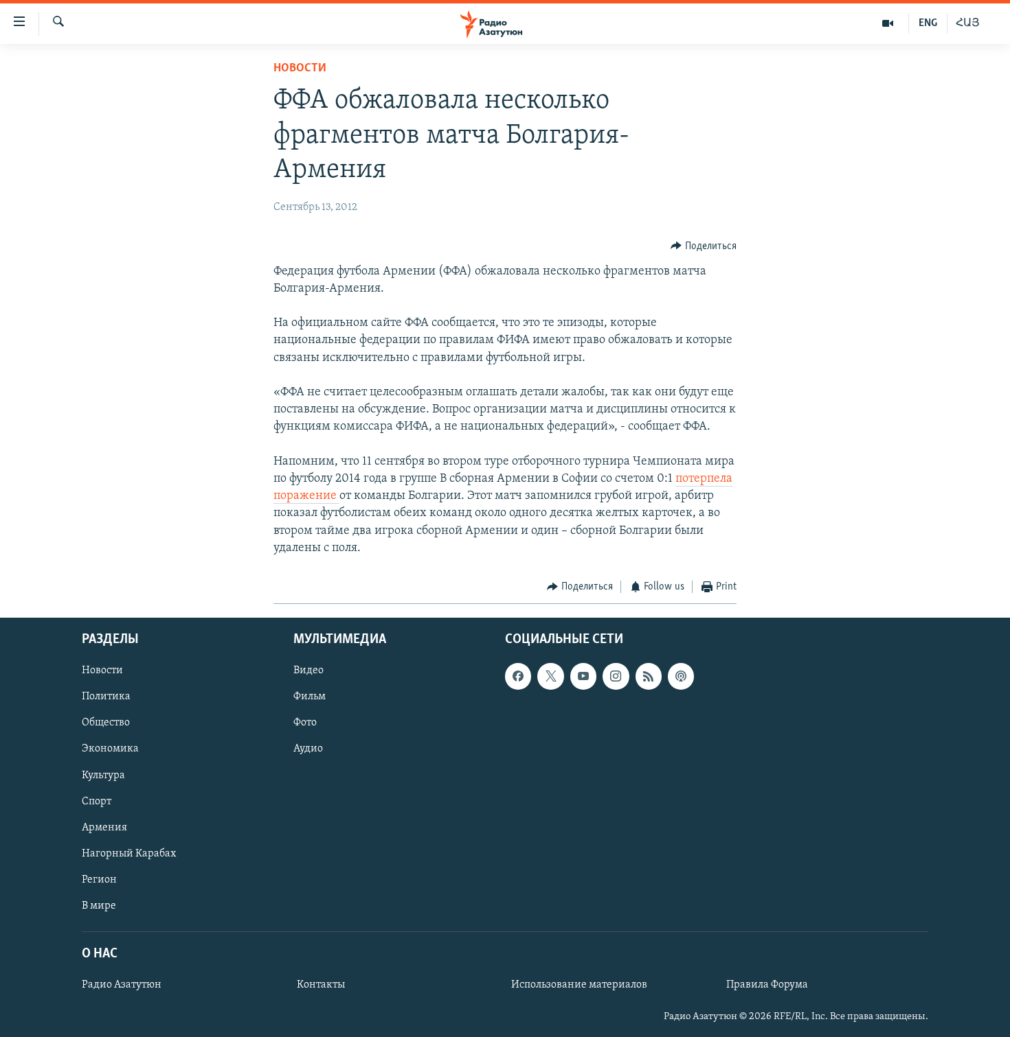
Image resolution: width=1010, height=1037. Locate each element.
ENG (928, 23)
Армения (104, 827)
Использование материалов (579, 985)
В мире (99, 905)
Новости (299, 68)
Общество (106, 723)
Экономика (110, 749)
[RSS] (649, 677)
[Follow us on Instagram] (616, 677)
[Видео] (888, 23)
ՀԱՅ (968, 23)
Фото (305, 723)
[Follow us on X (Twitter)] (550, 677)
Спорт (96, 801)
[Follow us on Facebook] (518, 677)
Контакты (321, 985)
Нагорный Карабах (129, 853)
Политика (106, 697)
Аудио (308, 749)
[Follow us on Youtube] (583, 677)
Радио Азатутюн (121, 985)
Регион (99, 879)
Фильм (309, 697)
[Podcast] (681, 677)
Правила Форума (767, 985)
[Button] (704, 246)
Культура (103, 775)
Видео (308, 671)
